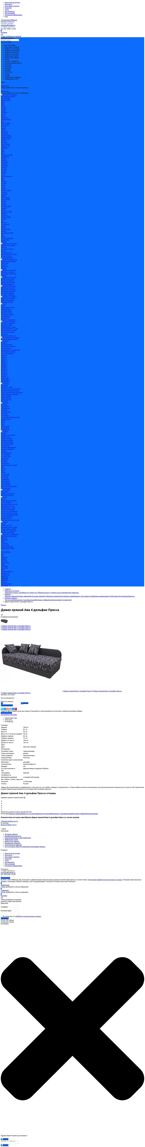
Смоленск (4, 585)
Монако (4, 169)
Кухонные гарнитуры (8, 290)
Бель (2, 103)
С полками (5, 476)
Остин (3, 187)
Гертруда (4, 134)
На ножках (5, 415)
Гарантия (8, 8)
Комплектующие (7, 353)
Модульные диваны (36, 596)
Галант (3, 130)
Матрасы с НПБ (6, 387)
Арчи (3, 102)
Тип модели (9, 600)
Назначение (56, 600)
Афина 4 (4, 362)
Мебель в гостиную (28, 814)
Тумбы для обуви (7, 532)
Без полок (4, 477)
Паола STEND (6, 190)
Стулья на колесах (8, 332)
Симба (3, 210)
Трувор (3, 219)
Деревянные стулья (8, 327)
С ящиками (5, 406)
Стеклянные (5, 483)
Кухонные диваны (7, 293)
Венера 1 (4, 364)
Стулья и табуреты (8, 295)
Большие (4, 460)
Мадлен (4, 160)
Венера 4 (4, 369)
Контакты (8, 4)
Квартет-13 (5, 146)
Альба (3, 111)
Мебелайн (4, 577)
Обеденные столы (7, 506)
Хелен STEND (6, 229)
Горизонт (4, 557)
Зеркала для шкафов (9, 486)
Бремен (3, 559)
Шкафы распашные (8, 435)
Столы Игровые (7, 516)
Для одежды (6, 412)
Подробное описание (9, 715)
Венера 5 (4, 371)
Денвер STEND (6, 137)
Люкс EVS (4, 401)
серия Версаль (129, 596)
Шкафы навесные (7, 449)
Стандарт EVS (6, 399)
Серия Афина (6, 398)
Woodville (4, 568)
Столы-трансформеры (9, 515)
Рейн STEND (5, 197)
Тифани (4, 213)
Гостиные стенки (7, 249)
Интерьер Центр (7, 571)
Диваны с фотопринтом (83, 596)
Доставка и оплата (12, 6)
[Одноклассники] (7, 709)
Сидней (3, 208)
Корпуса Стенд (6, 313)
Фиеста (3, 222)
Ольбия (3, 183)
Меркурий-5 (5, 382)
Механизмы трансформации (24, 600)
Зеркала (4, 538)
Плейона (4, 194)
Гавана (3, 128)
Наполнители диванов (13, 845)
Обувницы (4, 266)
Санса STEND (6, 206)
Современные (6, 419)
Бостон (3, 107)
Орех (2, 424)
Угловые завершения (8, 447)
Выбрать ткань (6, 713)
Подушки (4, 543)
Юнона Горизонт (7, 238)
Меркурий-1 (5, 378)
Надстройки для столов (10, 520)
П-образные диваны (52, 596)
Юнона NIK (5, 240)
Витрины (4, 414)
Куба (2, 150)
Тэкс (2, 554)
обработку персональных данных (28, 916)
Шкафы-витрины (7, 442)
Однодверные (6, 453)
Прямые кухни (6, 309)
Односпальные (6, 344)
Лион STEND (5, 98)
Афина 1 (4, 357)
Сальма (4, 204)
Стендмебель (6, 488)
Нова (3, 180)
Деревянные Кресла (8, 336)
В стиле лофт (6, 456)
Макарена (4, 162)
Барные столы (6, 518)
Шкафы (3, 268)
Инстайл (4, 142)
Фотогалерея (10, 13)
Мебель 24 (5, 580)
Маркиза (4, 164)
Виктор (3, 126)
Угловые (4, 410)
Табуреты (4, 334)
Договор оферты (11, 834)
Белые (3, 421)
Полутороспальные (8, 346)
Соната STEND (6, 212)
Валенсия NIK (6, 119)
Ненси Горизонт (7, 176)
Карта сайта (5, 878)
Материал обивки (42, 600)
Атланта (4, 355)
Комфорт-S (5, 573)
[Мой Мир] (13, 709)
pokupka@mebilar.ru (8, 25)
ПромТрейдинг (6, 584)
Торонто (4, 215)
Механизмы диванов (12, 843)
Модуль (4, 582)
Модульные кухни (7, 307)
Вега (2, 121)
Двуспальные (6, 348)
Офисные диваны (7, 300)
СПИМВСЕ (4, 566)
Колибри (4, 148)
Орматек (4, 561)
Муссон (3, 171)
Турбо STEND (6, 217)
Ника (2, 178)
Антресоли (5, 463)
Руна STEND (5, 199)
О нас (7, 9)
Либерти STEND (7, 155)
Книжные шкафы (7, 444)
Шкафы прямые (7, 438)
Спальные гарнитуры (8, 274)
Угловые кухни (6, 311)
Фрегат (3, 227)
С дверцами (5, 408)
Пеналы (4, 451)
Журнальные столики (9, 254)
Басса (3, 114)
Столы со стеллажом (9, 511)
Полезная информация (13, 15)
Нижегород (5, 562)
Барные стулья (6, 325)
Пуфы (3, 541)
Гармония (4, 132)
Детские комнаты (7, 281)
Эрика (3, 236)
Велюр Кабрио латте (8, 825)
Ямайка (3, 242)
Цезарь (3, 231)
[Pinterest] (16, 709)
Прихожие (4, 263)
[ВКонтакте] (5, 709)
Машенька (4, 165)
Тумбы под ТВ (6, 252)
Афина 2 (4, 359)
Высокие (4, 461)
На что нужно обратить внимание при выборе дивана (25, 847)
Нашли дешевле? (7, 705)
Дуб (2, 467)
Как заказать (9, 11)
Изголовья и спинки (8, 352)
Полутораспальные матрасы (12, 392)
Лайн (3, 151)
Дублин (4, 141)
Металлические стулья (9, 329)
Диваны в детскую (8, 282)
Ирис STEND (5, 144)
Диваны (4, 247)
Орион (3, 189)
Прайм (3, 196)
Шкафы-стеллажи (7, 493)
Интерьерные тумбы (8, 529)
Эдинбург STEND (7, 233)
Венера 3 (4, 367)
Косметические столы (9, 513)
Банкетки (4, 539)
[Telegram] (10, 709)
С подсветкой (66, 600)
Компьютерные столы (9, 504)
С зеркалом (5, 430)
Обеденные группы (8, 291)
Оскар (3, 185)
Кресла (3, 251)
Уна (2, 220)
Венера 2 (4, 366)
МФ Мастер (5, 575)
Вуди (3, 105)
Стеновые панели (7, 314)
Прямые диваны (11, 596)
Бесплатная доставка (9, 465)
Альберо (4, 112)
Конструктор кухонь (12, 2)
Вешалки (4, 265)
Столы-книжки (6, 256)
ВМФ (3, 569)
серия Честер (119, 596)
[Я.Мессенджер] (2, 709)
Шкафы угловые (7, 440)
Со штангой (5, 474)
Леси (2, 153)
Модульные (5, 445)
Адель (3, 109)
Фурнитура (5, 318)
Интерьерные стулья (8, 330)
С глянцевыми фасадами (10, 417)
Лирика (3, 158)
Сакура (3, 203)
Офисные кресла (7, 302)
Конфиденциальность (13, 836)
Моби (3, 564)
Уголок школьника (8, 509)
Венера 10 (4, 376)
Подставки (5, 545)
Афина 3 (4, 360)
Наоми (3, 173)
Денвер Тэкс (5, 139)
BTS (2, 555)
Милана (4, 167)
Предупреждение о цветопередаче (18, 838)
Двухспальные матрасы (10, 394)
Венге (3, 422)
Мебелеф (4, 578)
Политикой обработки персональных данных (105, 880)
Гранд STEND (6, 135)
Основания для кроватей (10, 350)
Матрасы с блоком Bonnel (10, 389)
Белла (3, 116)
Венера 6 (4, 373)
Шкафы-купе (5, 437)
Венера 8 (4, 375)
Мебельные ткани (11, 839)
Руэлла (3, 201)
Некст (3, 174)
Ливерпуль (5, 157)
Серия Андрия (6, 396)
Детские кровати (7, 284)
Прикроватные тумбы (9, 527)
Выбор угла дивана (12, 841)
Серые (3, 472)
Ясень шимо (5, 426)
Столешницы (6, 316)
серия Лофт (109, 596)
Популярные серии (67, 596)
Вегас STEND (5, 123)
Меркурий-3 (5, 380)
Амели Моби (5, 100)
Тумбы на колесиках (8, 531)
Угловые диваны (23, 596)
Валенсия (4, 118)
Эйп (2, 235)
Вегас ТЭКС (5, 125)
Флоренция (5, 224)
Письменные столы (8, 507)
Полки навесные (7, 258)
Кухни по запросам (8, 320)
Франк (3, 226)
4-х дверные (5, 454)
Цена (50, 600)
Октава (3, 181)
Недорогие (5, 428)
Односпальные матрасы (10, 391)
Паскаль (4, 192)
